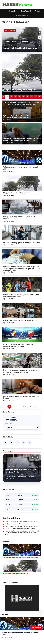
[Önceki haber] (33, 457)
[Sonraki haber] (37, 457)
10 (40, 97)
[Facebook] (5, 442)
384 (24, 407)
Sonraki (32, 407)
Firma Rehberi (26, 11)
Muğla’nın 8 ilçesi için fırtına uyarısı (16, 524)
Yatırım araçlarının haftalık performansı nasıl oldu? (21, 521)
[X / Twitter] (11, 442)
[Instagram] (17, 442)
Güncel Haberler (10, 11)
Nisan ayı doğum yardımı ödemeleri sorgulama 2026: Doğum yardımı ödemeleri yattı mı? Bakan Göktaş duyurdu (22, 532)
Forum (37, 11)
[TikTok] (29, 442)
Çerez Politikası (22, 16)
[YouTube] (23, 442)
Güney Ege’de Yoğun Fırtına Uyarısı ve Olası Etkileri (22, 526)
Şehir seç (9, 423)
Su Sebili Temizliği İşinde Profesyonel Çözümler (20, 528)
